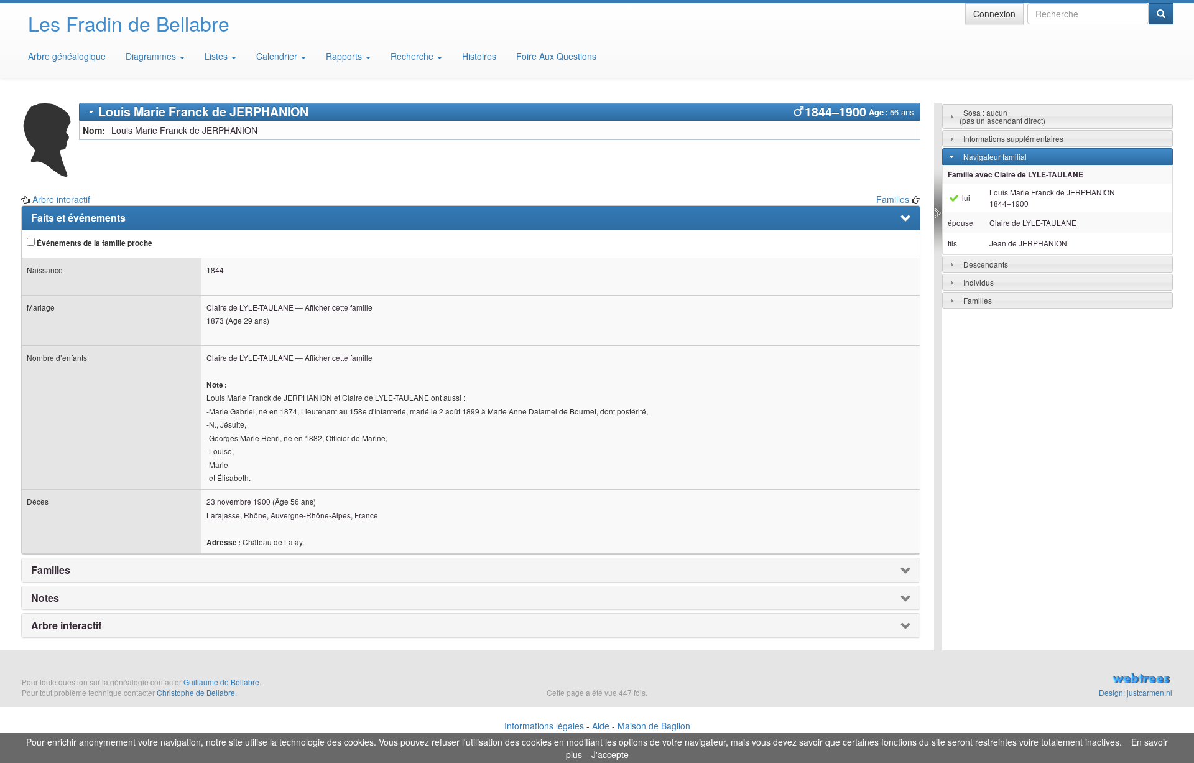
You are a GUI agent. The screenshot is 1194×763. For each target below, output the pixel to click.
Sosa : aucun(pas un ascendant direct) (1002, 116)
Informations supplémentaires (1013, 138)
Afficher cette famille (339, 307)
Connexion (994, 13)
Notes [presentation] (45, 598)
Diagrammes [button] (152, 56)
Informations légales (544, 725)
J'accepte (610, 754)
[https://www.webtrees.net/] (995, 679)
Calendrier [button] (278, 56)
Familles (892, 199)
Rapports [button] (345, 56)
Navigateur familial (995, 156)
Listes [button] (217, 56)
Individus (978, 282)
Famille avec (1015, 174)
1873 (215, 320)
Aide (600, 725)
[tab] (499, 112)
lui (965, 197)
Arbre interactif (61, 199)
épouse (960, 222)
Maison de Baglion (654, 725)
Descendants (985, 264)
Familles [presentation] (50, 570)
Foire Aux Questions (556, 56)
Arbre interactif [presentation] (66, 625)
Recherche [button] (413, 56)
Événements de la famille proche (93, 243)
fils (952, 243)
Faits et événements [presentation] (78, 217)
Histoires (479, 56)
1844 (215, 269)
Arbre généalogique (67, 56)
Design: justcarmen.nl (1135, 692)
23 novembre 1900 (238, 501)
